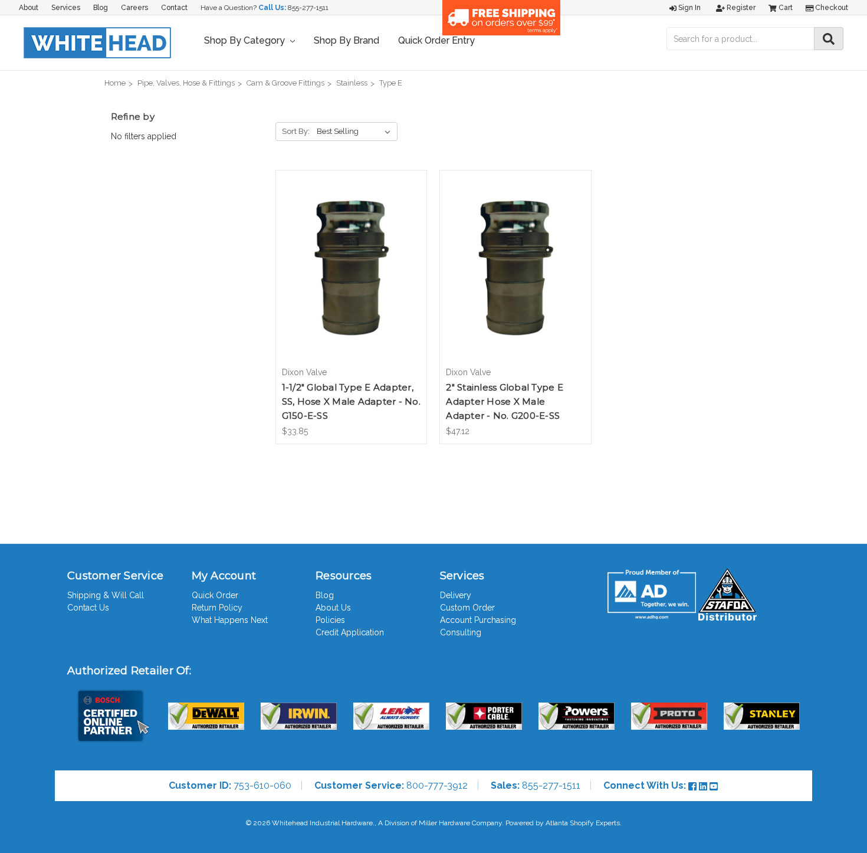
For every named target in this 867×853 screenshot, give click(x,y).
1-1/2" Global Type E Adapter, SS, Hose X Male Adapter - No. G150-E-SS (351, 401)
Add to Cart (351, 278)
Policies (330, 620)
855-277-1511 (308, 8)
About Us (333, 607)
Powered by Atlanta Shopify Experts (562, 823)
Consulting (460, 632)
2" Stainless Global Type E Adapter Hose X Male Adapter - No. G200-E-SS (504, 401)
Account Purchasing (478, 620)
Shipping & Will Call (105, 595)
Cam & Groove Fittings (285, 82)
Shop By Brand (346, 40)
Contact (174, 8)
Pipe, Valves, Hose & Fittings (186, 82)
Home (115, 82)
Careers (134, 8)
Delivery (455, 595)
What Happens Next (230, 620)
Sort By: (296, 131)
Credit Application (350, 632)
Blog (100, 8)
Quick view (351, 258)
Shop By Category (245, 40)
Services (65, 8)
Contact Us (88, 607)
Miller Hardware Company (460, 823)
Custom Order (467, 607)
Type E (390, 82)
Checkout (830, 8)
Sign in (688, 8)
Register (740, 8)
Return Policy (217, 607)
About (28, 8)
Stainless (351, 82)
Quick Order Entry (436, 40)
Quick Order (215, 595)
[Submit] (828, 38)
